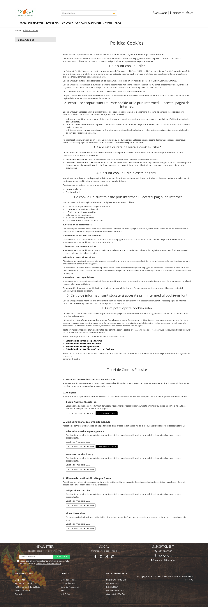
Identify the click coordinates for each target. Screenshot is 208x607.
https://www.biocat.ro (154, 54)
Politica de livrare (22, 590)
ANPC (63, 590)
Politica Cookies (30, 30)
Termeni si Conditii (23, 583)
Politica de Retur (68, 583)
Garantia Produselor (70, 587)
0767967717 (165, 555)
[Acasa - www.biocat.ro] (34, 13)
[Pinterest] (101, 556)
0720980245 (165, 551)
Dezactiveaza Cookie (107, 413)
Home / (18, 30)
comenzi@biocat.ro (165, 559)
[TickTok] (107, 556)
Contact (18, 594)
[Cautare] (114, 13)
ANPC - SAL (66, 594)
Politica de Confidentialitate (81, 413)
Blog (118, 23)
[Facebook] (95, 556)
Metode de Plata (68, 579)
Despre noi (20, 579)
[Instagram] (112, 556)
